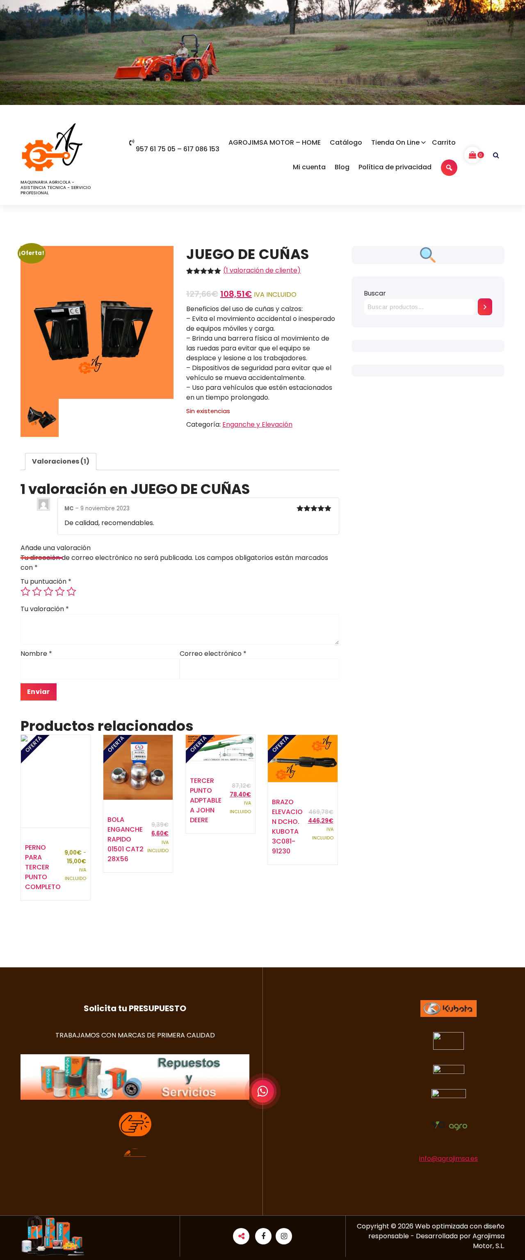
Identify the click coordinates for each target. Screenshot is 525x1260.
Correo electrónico (213, 653)
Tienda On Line (395, 142)
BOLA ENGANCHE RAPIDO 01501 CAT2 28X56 (125, 839)
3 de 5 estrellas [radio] (48, 591)
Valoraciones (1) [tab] (60, 461)
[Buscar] (485, 306)
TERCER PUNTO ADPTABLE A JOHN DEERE (205, 800)
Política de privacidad (394, 167)
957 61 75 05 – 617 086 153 (177, 149)
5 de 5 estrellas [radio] (71, 591)
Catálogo (346, 142)
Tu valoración (45, 609)
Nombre (36, 653)
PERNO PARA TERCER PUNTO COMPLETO (43, 867)
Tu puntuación (46, 581)
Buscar (375, 293)
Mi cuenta (309, 167)
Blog (342, 167)
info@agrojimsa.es (448, 1158)
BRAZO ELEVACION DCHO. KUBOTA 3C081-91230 (287, 826)
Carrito (444, 142)
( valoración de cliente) (262, 270)
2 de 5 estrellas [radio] (37, 591)
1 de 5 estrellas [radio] (25, 591)
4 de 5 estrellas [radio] (60, 591)
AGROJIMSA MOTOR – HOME (274, 142)
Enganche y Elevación (257, 424)
